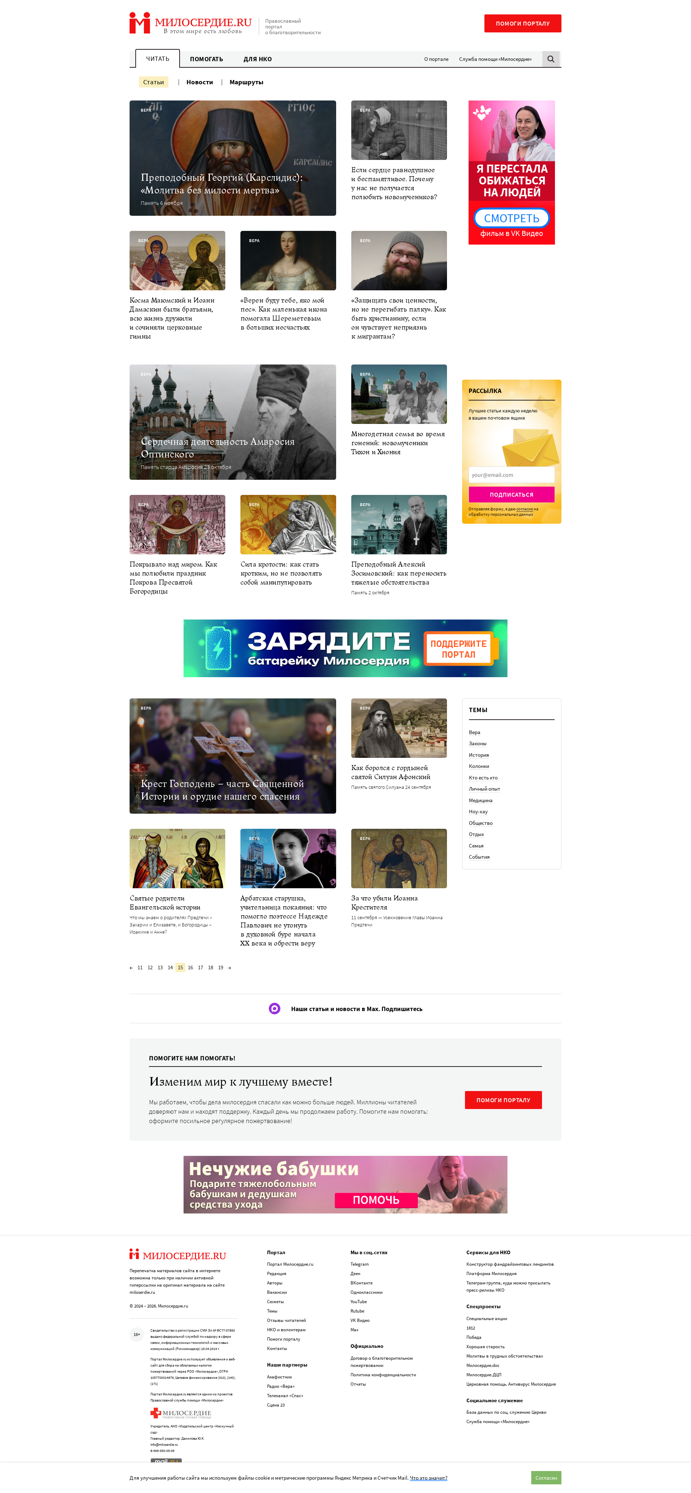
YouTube (359, 1301)
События (479, 856)
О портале (436, 58)
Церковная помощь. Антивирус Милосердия (511, 1384)
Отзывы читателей (286, 1320)
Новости (199, 81)
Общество (481, 822)
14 (170, 967)
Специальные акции (486, 1318)
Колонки (479, 766)
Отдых (476, 834)
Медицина (481, 800)
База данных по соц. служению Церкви (506, 1412)
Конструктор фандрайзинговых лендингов (510, 1264)
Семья (476, 845)
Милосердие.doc (483, 1365)
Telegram (360, 1264)
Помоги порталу (523, 23)
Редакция (276, 1273)
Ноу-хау (478, 811)
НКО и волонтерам (286, 1330)
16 (190, 967)
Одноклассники (367, 1292)
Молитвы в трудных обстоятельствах (504, 1356)
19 (220, 967)
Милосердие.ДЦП (483, 1375)
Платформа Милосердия (491, 1273)
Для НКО (258, 59)
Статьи (153, 81)
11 (140, 967)
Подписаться (511, 495)
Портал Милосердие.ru (290, 1264)
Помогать (206, 59)
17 (200, 967)
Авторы (275, 1283)
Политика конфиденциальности (383, 1375)
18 (210, 967)
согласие (524, 508)
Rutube (357, 1311)
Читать (157, 58)
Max (354, 1330)
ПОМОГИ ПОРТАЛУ (503, 1100)
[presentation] (512, 474)
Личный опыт (484, 788)
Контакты (277, 1348)
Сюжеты (275, 1301)
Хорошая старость (485, 1347)
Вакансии (277, 1292)
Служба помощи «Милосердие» (495, 58)
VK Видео (360, 1320)
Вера (474, 732)
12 (150, 967)
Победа (474, 1337)
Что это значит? (428, 1477)
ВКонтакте (361, 1283)
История (479, 754)
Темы (272, 1311)
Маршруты (246, 81)
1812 (470, 1328)
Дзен (355, 1273)
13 (160, 967)
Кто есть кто (483, 777)
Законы (478, 743)
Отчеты (358, 1384)
